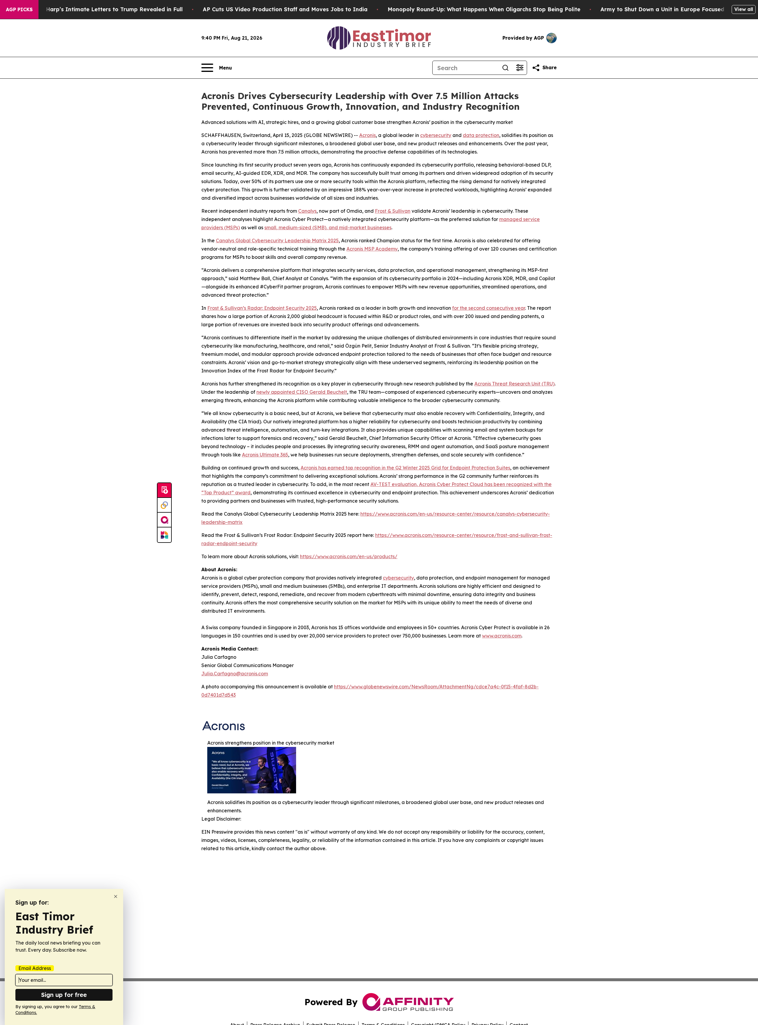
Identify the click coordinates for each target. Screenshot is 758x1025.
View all (743, 9)
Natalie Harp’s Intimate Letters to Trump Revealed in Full (103, 9)
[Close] (115, 896)
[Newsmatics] (164, 534)
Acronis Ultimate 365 (265, 455)
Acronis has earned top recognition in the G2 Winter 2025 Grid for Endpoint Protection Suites (405, 468)
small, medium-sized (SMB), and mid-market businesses (327, 227)
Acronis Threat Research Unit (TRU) (514, 384)
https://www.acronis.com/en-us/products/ (348, 556)
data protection (481, 135)
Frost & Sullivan (392, 211)
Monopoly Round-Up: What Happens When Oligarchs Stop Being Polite (484, 9)
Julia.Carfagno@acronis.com (234, 674)
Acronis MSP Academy (372, 249)
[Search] (505, 68)
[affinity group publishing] (164, 520)
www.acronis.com (501, 636)
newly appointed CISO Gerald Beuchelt (301, 392)
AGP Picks (19, 9)
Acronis (367, 135)
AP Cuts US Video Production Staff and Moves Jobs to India (285, 9)
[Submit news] (164, 490)
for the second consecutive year (488, 308)
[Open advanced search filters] (520, 68)
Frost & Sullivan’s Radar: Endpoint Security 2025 (262, 308)
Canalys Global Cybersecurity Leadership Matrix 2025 (277, 240)
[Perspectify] (164, 505)
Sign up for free (64, 994)
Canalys (307, 211)
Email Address (34, 968)
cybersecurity (435, 135)
